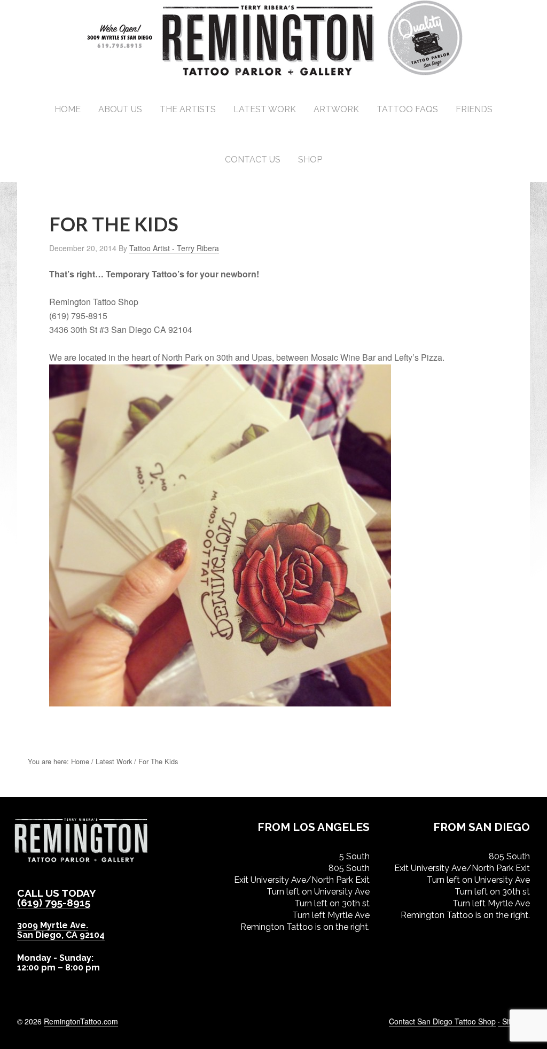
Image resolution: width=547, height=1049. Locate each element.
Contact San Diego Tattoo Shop (442, 1021)
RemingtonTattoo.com (81, 1021)
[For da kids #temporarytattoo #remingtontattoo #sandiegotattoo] (220, 701)
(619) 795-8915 (53, 902)
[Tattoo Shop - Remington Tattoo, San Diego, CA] (273, 74)
